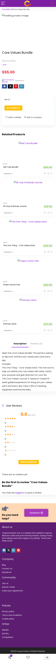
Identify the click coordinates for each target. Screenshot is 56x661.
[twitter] (8, 550)
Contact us (7, 568)
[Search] (52, 3)
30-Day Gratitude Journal (14, 206)
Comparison (7, 637)
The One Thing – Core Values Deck (19, 245)
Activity (5, 633)
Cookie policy (8, 618)
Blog (4, 565)
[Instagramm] (13, 550)
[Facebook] (4, 550)
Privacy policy (8, 611)
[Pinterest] (18, 550)
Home (4, 9)
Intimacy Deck (9, 324)
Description (20, 343)
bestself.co (19, 80)
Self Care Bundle (10, 167)
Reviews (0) (36, 343)
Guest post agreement (12, 590)
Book (10, 9)
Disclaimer (6, 572)
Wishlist (5, 630)
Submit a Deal (8, 587)
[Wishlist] (28, 657)
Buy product (13, 108)
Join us (5, 583)
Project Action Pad (11, 284)
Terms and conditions (12, 615)
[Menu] (3, 3)
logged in (20, 492)
